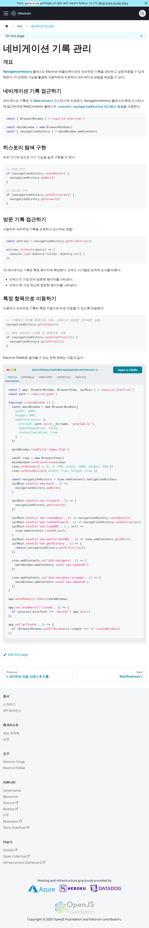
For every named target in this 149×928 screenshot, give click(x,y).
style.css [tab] (80, 377)
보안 (6, 739)
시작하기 (9, 704)
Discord (9, 803)
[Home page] (6, 26)
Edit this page (18, 654)
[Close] (146, 3)
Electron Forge (14, 762)
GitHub (8, 850)
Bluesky (8, 809)
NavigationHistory (17, 71)
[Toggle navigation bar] (6, 13)
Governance (12, 790)
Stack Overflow (14, 827)
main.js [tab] (12, 377)
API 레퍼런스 (12, 710)
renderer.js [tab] (64, 377)
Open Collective (14, 856)
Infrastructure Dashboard (22, 862)
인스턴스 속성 (90, 106)
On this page (15, 36)
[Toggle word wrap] (132, 389)
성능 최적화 (11, 733)
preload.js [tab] (28, 377)
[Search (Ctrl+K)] (142, 13)
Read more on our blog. (113, 3)
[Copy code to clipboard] (141, 118)
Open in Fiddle (127, 370)
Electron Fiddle (14, 768)
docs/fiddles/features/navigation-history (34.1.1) (65, 370)
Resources (10, 796)
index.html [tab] (45, 377)
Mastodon (10, 821)
